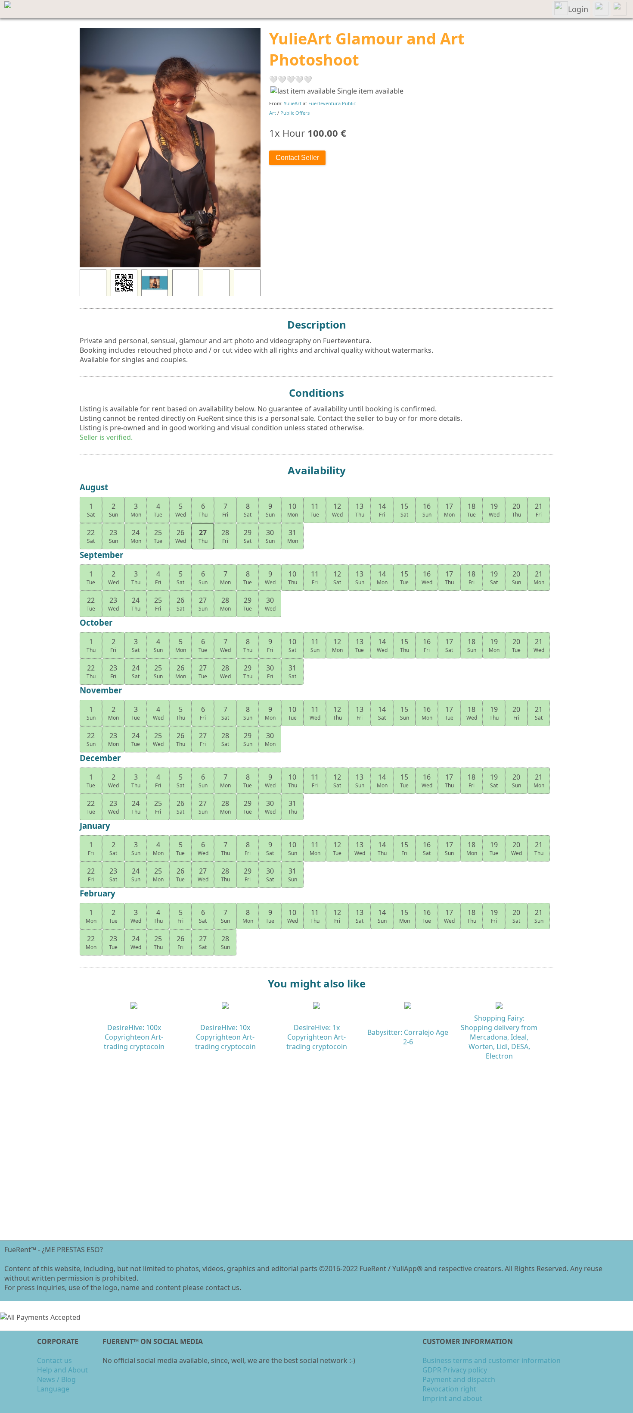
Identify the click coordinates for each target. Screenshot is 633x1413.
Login (578, 9)
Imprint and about (452, 1398)
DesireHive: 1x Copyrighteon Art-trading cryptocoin (316, 1037)
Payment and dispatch (458, 1379)
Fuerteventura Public (332, 103)
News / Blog (56, 1379)
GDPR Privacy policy (454, 1370)
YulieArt (292, 103)
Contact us (54, 1360)
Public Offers (295, 113)
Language (53, 1389)
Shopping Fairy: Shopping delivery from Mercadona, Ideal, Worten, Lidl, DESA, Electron (499, 1037)
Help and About (62, 1370)
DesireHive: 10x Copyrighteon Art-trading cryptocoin (225, 1037)
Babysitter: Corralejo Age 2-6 (407, 1037)
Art (272, 113)
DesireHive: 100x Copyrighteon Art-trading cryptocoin (134, 1037)
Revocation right (449, 1389)
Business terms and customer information (491, 1360)
